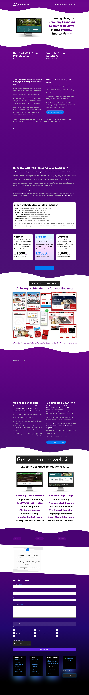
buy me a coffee (51, 670)
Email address (18, 591)
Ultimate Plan (53, 423)
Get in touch (49, 436)
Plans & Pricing (19, 256)
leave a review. (51, 666)
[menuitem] (55, 4)
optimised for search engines (64, 105)
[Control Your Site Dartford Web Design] (21, 4)
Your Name (17, 584)
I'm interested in (18, 623)
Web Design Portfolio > (67, 195)
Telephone (15, 598)
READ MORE (17, 538)
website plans (23, 567)
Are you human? (18, 640)
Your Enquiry (18, 604)
